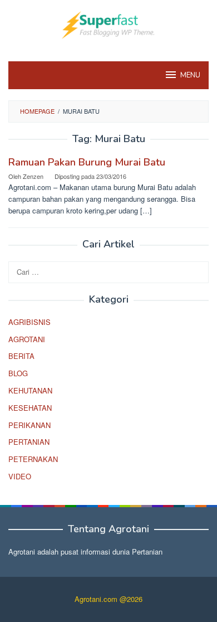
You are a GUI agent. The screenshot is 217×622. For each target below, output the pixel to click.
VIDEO (19, 476)
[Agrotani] (108, 23)
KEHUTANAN (30, 390)
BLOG (18, 373)
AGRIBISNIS (29, 322)
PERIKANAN (29, 425)
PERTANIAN (29, 441)
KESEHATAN (30, 407)
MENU (190, 75)
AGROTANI (26, 339)
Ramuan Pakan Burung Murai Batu (86, 162)
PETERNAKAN (33, 459)
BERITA (21, 356)
